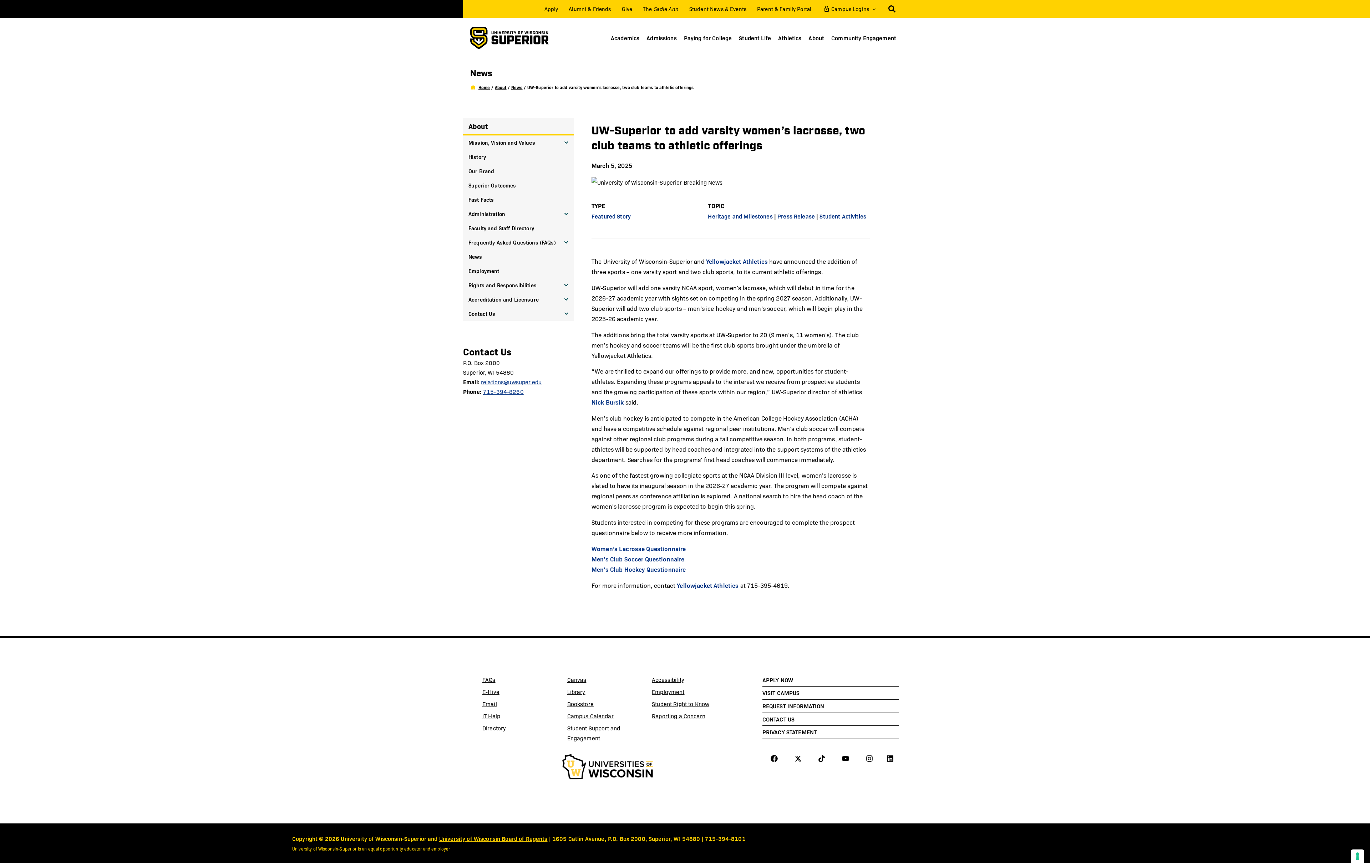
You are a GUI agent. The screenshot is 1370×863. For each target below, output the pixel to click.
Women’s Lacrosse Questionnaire (639, 548)
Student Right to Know (680, 704)
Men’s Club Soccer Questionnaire (638, 559)
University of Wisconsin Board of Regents (493, 838)
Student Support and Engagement (593, 733)
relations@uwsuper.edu (511, 382)
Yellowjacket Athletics (737, 261)
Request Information (793, 706)
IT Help (508, 717)
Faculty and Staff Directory (501, 228)
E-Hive (508, 693)
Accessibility (668, 679)
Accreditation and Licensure (503, 299)
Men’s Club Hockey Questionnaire (639, 569)
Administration (486, 213)
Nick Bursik (608, 402)
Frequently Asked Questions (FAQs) (512, 242)
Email (508, 705)
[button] (872, 9)
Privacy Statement (789, 732)
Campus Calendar (590, 716)
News (475, 256)
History (477, 156)
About (478, 126)
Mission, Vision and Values (501, 142)
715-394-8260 (503, 391)
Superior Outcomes (492, 185)
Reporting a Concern (678, 716)
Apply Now (777, 680)
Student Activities (843, 216)
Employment (483, 270)
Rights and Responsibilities (502, 285)
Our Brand (481, 171)
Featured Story (611, 216)
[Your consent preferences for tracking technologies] (1357, 856)
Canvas (593, 681)
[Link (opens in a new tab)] (608, 768)
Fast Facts (481, 199)
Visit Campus (781, 693)
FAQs (489, 679)
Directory (494, 728)
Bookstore (593, 705)
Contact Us (481, 313)
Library (593, 693)
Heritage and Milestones (740, 216)
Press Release (796, 216)
